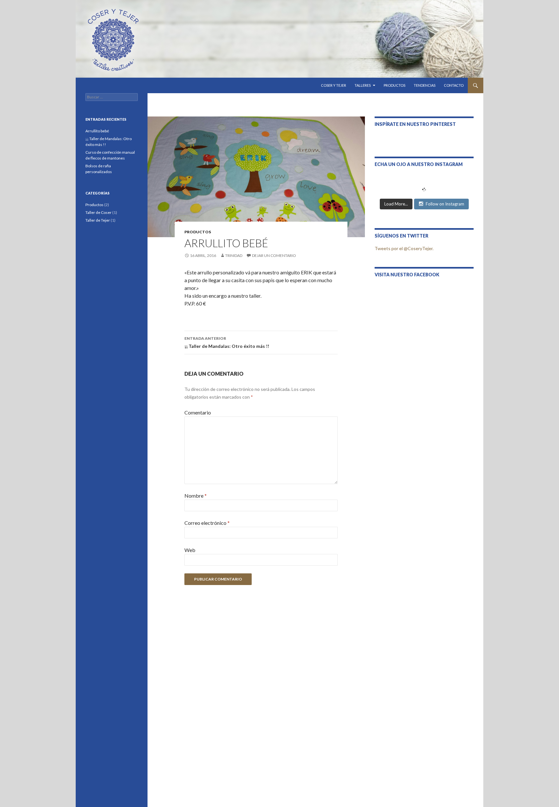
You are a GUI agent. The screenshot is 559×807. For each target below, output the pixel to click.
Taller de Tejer (97, 220)
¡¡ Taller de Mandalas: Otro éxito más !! (226, 342)
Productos (394, 85)
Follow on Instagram (445, 203)
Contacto (454, 85)
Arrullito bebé (97, 130)
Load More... (396, 203)
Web (189, 550)
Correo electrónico (207, 523)
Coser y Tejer (333, 85)
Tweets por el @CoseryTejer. (404, 248)
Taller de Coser (98, 212)
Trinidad (233, 255)
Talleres (363, 85)
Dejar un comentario (274, 255)
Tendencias (424, 85)
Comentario (197, 412)
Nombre (195, 495)
